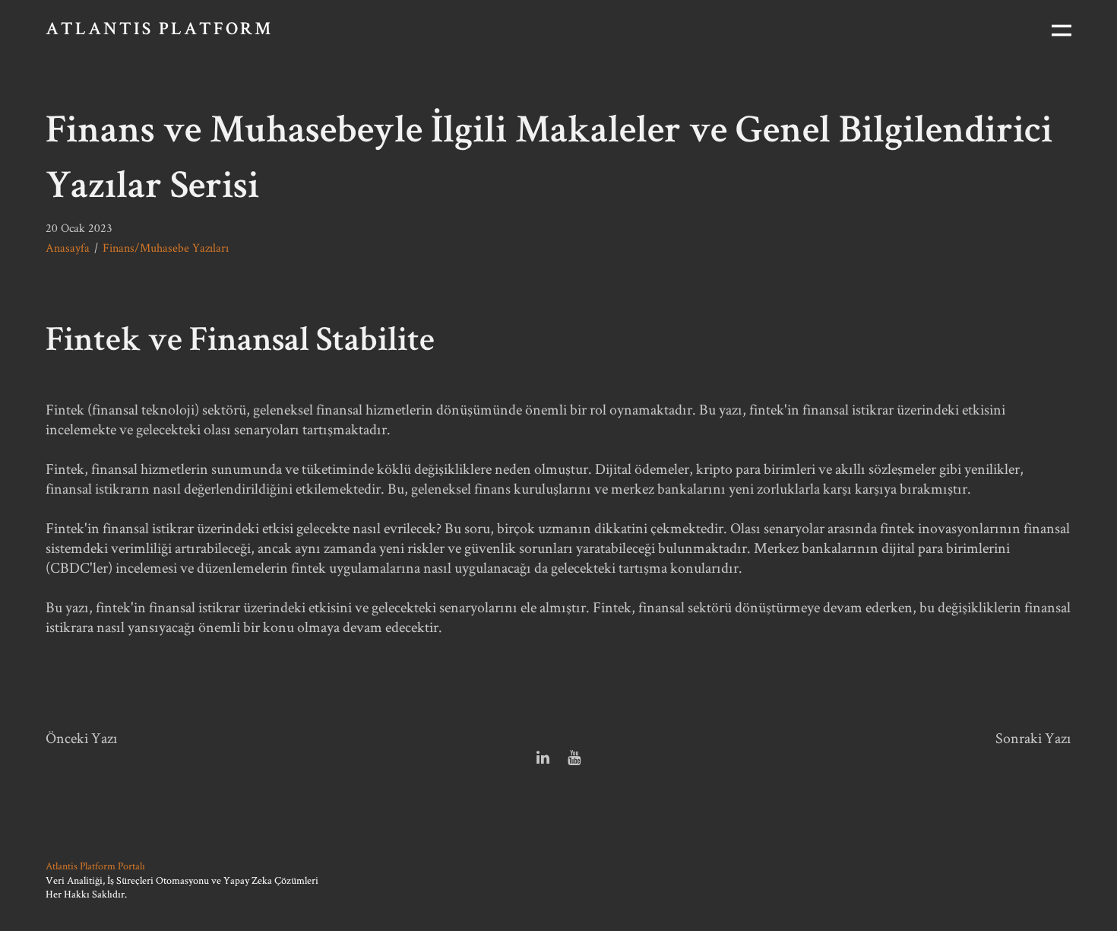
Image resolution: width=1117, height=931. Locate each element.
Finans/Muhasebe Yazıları (166, 248)
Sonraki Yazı (1033, 738)
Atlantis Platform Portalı (95, 865)
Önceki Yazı (82, 738)
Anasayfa (68, 248)
